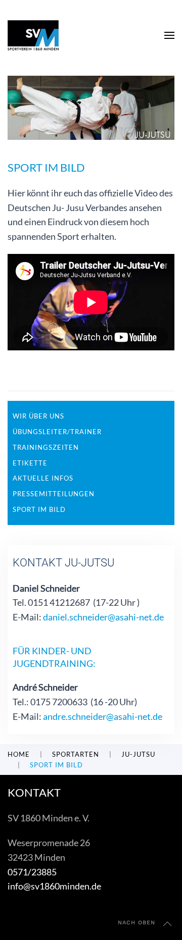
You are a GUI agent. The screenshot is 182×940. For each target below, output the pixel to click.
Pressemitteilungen (54, 494)
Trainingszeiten (46, 447)
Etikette (30, 463)
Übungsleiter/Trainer (57, 432)
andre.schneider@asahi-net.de (102, 716)
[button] (169, 35)
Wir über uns (38, 416)
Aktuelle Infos (43, 478)
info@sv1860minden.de (54, 886)
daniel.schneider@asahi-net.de (103, 616)
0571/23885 (32, 871)
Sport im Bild (39, 509)
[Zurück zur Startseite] (33, 35)
